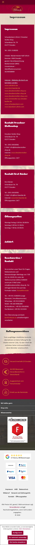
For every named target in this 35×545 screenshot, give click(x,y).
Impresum (9, 489)
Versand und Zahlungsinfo (20, 493)
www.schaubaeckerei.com (14, 104)
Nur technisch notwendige (17, 537)
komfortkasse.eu (11, 318)
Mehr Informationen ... (25, 529)
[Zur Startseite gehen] (17, 9)
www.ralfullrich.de (11, 85)
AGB (16, 489)
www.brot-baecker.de (12, 88)
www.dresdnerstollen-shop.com (16, 96)
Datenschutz (23, 489)
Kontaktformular (23, 291)
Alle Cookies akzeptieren (18, 542)
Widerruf (6, 493)
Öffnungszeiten (21, 497)
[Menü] (3, 2)
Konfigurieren (17, 533)
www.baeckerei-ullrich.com (14, 107)
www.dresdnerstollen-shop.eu (15, 91)
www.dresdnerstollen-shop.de (15, 93)
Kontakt (11, 497)
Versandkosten (14, 507)
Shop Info (4, 408)
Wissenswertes (6, 413)
